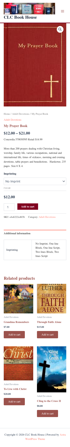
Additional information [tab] (17, 233)
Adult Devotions (20, 113)
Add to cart (27, 206)
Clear (7, 188)
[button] (60, 29)
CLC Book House (20, 17)
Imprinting (10, 174)
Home (7, 113)
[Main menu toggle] (62, 11)
